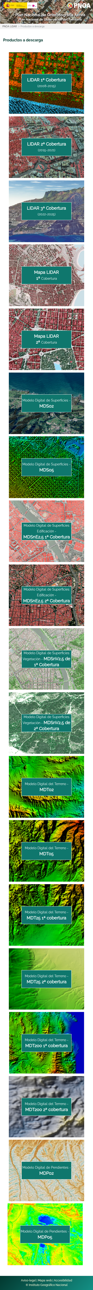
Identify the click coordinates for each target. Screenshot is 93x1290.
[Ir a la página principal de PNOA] (79, 5)
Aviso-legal (28, 1280)
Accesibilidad (63, 1280)
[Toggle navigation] (4, 17)
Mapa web (45, 1280)
